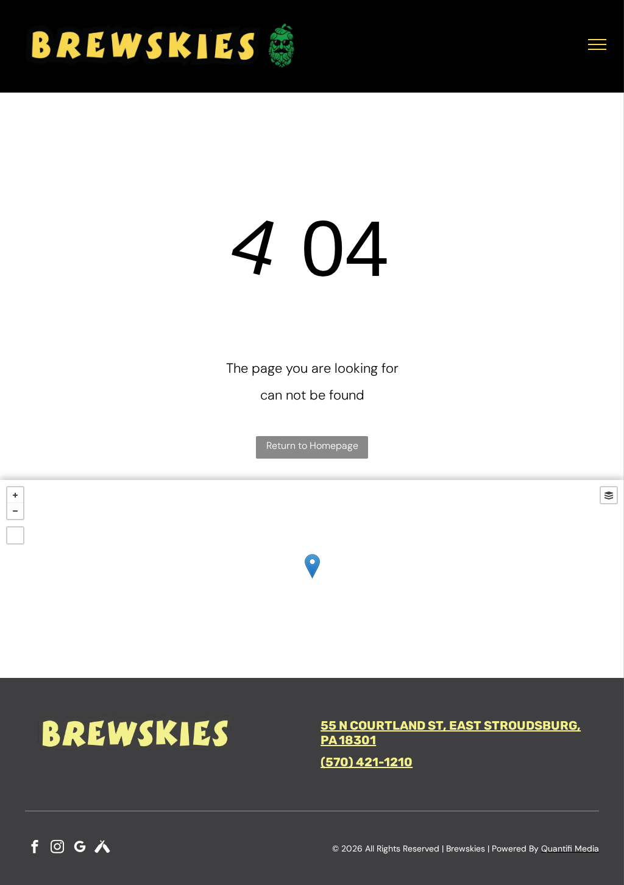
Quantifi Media (570, 848)
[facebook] (34, 848)
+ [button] (15, 495)
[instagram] (57, 848)
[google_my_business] (80, 848)
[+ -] (312, 579)
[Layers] (609, 495)
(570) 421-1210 (367, 762)
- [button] (15, 511)
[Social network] (102, 848)
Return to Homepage (312, 445)
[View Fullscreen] (15, 535)
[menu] (597, 44)
